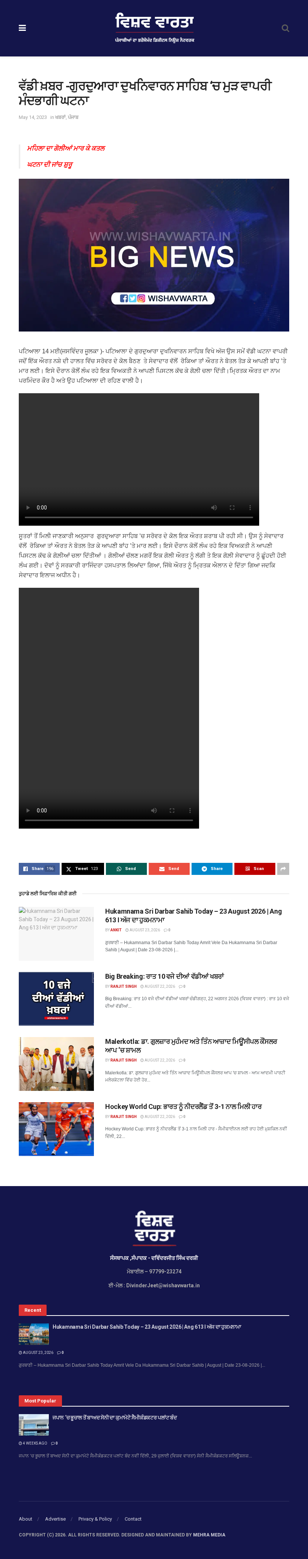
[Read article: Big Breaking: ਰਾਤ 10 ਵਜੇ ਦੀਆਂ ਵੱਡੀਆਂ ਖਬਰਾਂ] (56, 999)
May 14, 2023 (33, 117)
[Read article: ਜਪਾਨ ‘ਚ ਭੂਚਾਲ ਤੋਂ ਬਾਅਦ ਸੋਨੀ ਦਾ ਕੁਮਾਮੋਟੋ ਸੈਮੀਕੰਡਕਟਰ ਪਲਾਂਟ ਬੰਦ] (34, 1425)
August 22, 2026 (159, 986)
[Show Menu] (22, 28)
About (25, 1519)
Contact (133, 1519)
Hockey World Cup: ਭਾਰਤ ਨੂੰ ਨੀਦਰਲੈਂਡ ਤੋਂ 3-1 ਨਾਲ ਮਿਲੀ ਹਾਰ (183, 1106)
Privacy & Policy (95, 1519)
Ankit (116, 930)
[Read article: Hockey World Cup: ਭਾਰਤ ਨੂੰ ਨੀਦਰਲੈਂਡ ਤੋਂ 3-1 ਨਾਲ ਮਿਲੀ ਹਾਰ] (56, 1129)
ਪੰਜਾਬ (73, 117)
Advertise (55, 1519)
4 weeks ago (34, 1443)
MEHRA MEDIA (209, 1535)
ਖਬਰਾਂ (60, 117)
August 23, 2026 (144, 930)
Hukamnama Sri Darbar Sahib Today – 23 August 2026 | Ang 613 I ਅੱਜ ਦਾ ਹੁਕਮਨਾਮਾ (147, 1327)
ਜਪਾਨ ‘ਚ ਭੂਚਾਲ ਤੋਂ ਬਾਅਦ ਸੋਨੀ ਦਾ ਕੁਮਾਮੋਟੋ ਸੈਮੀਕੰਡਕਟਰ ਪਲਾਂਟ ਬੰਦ (115, 1418)
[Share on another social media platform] (283, 869)
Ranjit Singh (123, 986)
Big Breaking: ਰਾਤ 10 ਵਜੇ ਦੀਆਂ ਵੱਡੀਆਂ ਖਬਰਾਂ (164, 976)
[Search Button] (285, 28)
